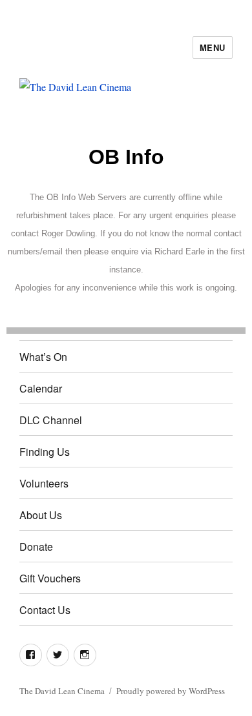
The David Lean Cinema (62, 691)
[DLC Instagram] (85, 655)
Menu (213, 47)
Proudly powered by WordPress (170, 691)
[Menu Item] (30, 655)
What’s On (43, 356)
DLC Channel (50, 420)
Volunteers (43, 483)
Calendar (40, 388)
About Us (40, 514)
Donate (36, 546)
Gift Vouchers (50, 578)
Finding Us (44, 451)
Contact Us (44, 609)
